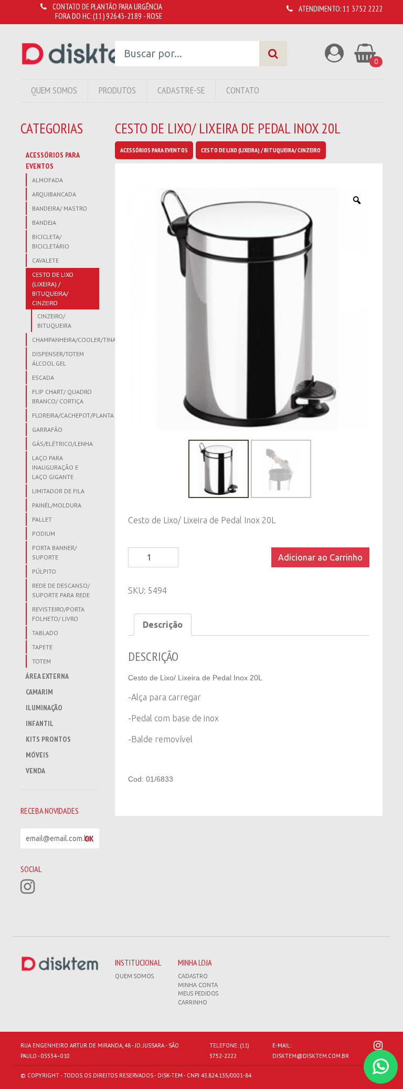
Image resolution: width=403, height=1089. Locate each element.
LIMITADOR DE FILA (58, 491)
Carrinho (192, 1002)
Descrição (163, 624)
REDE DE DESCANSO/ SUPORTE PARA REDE (61, 590)
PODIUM (43, 533)
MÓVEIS (37, 755)
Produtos (117, 90)
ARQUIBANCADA (54, 194)
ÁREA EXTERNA (47, 676)
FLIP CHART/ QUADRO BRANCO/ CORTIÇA (62, 396)
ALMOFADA (47, 180)
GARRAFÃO (47, 429)
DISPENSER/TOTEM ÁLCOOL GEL (58, 358)
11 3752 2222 (363, 9)
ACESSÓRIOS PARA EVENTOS (52, 160)
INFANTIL (40, 723)
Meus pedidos (198, 993)
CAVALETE (45, 260)
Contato (242, 90)
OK (89, 838)
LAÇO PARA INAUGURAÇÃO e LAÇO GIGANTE (55, 467)
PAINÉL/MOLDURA (56, 505)
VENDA (35, 770)
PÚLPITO (44, 571)
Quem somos (134, 976)
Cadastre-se (181, 90)
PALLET (42, 519)
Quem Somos (54, 90)
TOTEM (41, 661)
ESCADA (43, 377)
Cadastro (193, 976)
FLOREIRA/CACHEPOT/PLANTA (65, 415)
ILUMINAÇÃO (44, 707)
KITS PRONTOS (48, 739)
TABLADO (45, 633)
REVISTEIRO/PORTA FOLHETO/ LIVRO (58, 614)
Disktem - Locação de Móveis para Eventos (81, 54)
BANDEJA (44, 222)
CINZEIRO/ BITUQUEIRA (54, 320)
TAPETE (42, 647)
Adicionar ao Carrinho (320, 557)
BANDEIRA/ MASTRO (59, 208)
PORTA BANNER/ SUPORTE (54, 552)
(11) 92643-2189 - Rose (127, 16)
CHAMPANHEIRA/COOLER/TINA (65, 340)
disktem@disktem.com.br (310, 1056)
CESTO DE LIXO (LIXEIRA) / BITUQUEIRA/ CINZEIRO (52, 289)
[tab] (163, 625)
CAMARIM (39, 692)
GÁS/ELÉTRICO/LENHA (62, 444)
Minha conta (198, 985)
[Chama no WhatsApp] (381, 1067)
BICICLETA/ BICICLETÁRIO (50, 241)
